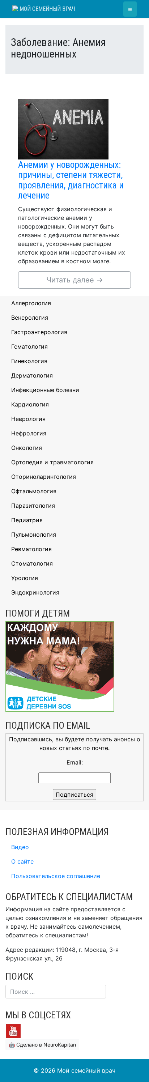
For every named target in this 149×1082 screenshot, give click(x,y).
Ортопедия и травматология (52, 462)
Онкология (26, 447)
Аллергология (31, 303)
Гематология (29, 346)
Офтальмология (33, 491)
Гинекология (29, 361)
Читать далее (74, 280)
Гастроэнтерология (39, 332)
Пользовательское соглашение (55, 875)
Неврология (28, 418)
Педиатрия (27, 520)
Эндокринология (35, 592)
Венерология (29, 317)
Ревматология (31, 549)
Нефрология (28, 433)
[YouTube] (13, 1030)
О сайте (22, 861)
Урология (24, 578)
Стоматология (32, 563)
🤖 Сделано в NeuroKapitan (42, 1044)
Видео (20, 847)
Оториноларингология (43, 476)
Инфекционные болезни (45, 389)
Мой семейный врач (46, 8)
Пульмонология (33, 534)
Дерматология (32, 375)
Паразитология (33, 505)
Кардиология (30, 404)
